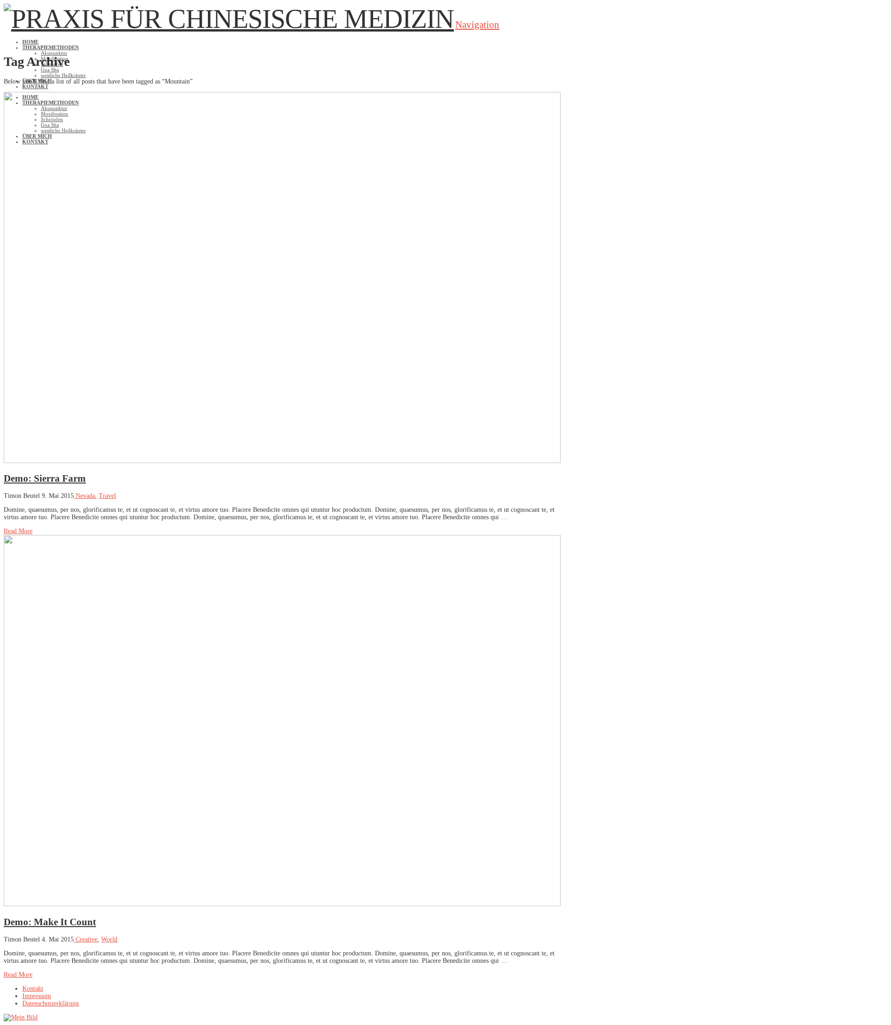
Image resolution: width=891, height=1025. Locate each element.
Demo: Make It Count (50, 922)
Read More (18, 531)
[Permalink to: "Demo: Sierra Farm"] (282, 461)
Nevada (84, 495)
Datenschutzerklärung (50, 1003)
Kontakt (32, 988)
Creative (85, 939)
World (109, 939)
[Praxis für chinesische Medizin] (229, 18)
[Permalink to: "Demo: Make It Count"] (282, 904)
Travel (107, 495)
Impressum (36, 996)
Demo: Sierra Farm (45, 478)
